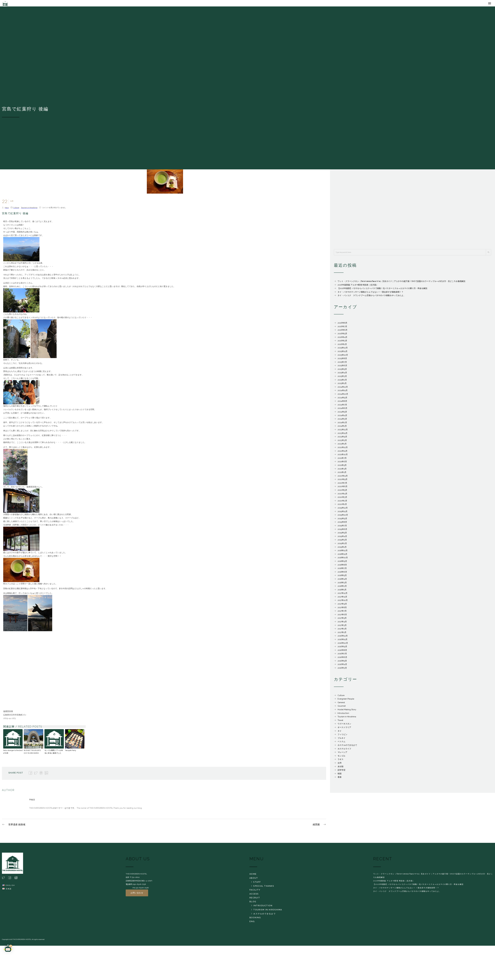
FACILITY (254, 891)
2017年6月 (342, 616)
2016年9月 (342, 648)
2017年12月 (342, 594)
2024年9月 (342, 399)
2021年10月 (343, 456)
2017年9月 (342, 605)
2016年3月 (342, 669)
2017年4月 (342, 623)
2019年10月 (343, 516)
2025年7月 (342, 363)
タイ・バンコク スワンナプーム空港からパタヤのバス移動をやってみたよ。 (371, 297)
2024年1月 (342, 427)
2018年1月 (342, 591)
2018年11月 (342, 555)
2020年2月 (342, 502)
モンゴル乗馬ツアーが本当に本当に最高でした (53, 753)
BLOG (252, 903)
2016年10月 (343, 644)
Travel (340, 721)
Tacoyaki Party (70, 752)
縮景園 (316, 825)
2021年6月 (342, 463)
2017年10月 (343, 601)
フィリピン (342, 736)
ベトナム (341, 743)
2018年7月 (342, 569)
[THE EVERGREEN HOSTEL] (41, 4)
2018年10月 (343, 559)
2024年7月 (342, 406)
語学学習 (341, 771)
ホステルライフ (344, 750)
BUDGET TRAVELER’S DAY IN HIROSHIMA (32, 753)
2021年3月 (342, 470)
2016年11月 (342, 641)
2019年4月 (342, 537)
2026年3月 (342, 342)
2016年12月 (343, 637)
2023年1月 (342, 445)
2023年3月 (342, 441)
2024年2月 (342, 424)
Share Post (15, 774)
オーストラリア (344, 728)
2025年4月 (342, 374)
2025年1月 (342, 384)
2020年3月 (342, 498)
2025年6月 (342, 367)
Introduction (343, 714)
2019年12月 (343, 509)
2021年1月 (342, 473)
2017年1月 (342, 633)
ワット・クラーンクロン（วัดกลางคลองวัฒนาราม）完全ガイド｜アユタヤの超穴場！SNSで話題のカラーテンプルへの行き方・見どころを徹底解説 (401, 282)
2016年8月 (342, 651)
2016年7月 (342, 655)
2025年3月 (342, 377)
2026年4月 (342, 338)
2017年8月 (342, 609)
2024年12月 (343, 388)
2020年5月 (342, 491)
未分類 (340, 768)
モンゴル (341, 757)
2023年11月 (342, 434)
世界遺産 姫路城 (16, 825)
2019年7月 (342, 527)
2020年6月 (342, 488)
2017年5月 (342, 619)
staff (257, 883)
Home (253, 875)
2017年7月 (342, 612)
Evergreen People (346, 700)
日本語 (8, 890)
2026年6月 (342, 331)
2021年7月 (342, 459)
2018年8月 (342, 566)
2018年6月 (342, 573)
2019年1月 (342, 548)
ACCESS (254, 895)
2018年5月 (342, 577)
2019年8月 (342, 523)
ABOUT (253, 879)
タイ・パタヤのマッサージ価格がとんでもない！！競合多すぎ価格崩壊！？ (370, 293)
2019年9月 (342, 520)
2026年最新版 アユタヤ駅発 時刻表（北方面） (358, 286)
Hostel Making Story (347, 711)
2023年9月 (342, 438)
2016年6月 (342, 658)
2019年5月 (342, 534)
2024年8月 (342, 402)
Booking (255, 919)
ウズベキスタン (344, 725)
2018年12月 (343, 552)
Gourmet (342, 707)
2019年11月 (342, 513)
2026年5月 (342, 335)
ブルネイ (341, 739)
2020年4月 (342, 495)
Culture (16, 209)
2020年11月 (343, 477)
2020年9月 (342, 480)
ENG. (252, 923)
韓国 (339, 775)
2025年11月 (342, 352)
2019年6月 (342, 530)
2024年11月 (343, 392)
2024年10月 (343, 395)
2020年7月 (342, 484)
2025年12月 (343, 349)
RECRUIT (254, 899)
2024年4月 (342, 417)
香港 (339, 778)
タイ (339, 732)
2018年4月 (342, 580)
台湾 (339, 764)
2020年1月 (342, 505)
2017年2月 (342, 630)
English (10, 886)
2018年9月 (342, 562)
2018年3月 (342, 584)
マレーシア (342, 753)
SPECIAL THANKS (263, 887)
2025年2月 (342, 381)
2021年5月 (342, 466)
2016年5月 (342, 662)
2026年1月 (342, 345)
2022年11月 (342, 452)
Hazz (7, 209)
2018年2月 (342, 587)
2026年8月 (342, 324)
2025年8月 (342, 360)
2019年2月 (342, 545)
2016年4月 (342, 665)
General (341, 704)
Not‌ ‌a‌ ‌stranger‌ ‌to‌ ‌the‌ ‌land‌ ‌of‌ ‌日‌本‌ (13, 753)
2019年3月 (342, 541)
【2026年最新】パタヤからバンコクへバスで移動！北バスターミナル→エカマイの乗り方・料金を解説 (382, 289)
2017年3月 (342, 626)
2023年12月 (343, 431)
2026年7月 (342, 328)
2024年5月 (342, 413)
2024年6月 (342, 409)
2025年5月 (342, 370)
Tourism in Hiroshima (29, 209)
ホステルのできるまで (347, 746)
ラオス (340, 760)
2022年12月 (343, 449)
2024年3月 (342, 420)
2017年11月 (342, 598)
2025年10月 (343, 356)
